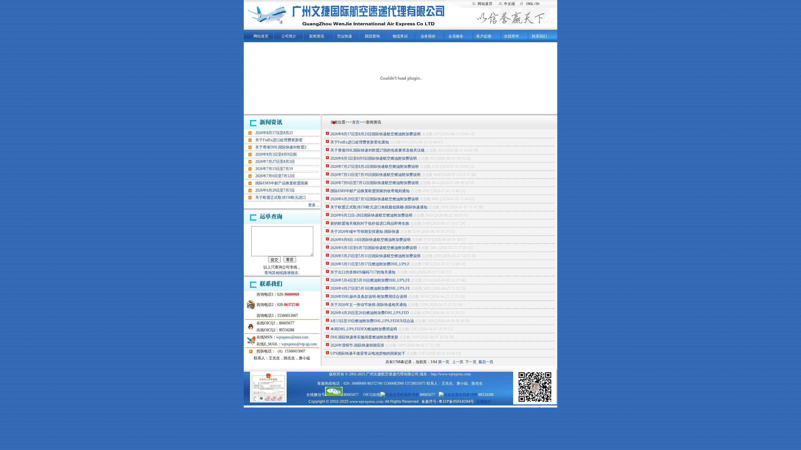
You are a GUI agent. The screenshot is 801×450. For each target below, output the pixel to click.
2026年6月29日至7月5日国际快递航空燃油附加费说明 (374, 199)
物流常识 (400, 36)
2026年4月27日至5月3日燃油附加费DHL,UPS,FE (370, 288)
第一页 (444, 362)
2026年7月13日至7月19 (274, 169)
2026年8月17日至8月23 (274, 133)
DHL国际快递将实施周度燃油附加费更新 (364, 337)
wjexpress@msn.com (292, 337)
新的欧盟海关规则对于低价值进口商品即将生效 (369, 223)
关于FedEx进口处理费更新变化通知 (359, 142)
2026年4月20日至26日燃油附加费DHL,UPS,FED (369, 313)
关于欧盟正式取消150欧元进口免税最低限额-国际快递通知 (378, 207)
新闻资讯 (316, 36)
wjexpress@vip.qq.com (299, 344)
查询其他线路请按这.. (282, 273)
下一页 (471, 362)
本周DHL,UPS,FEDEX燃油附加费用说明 (363, 329)
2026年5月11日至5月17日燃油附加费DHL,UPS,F (370, 264)
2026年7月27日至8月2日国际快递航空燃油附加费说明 (374, 166)
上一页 (457, 362)
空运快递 (344, 36)
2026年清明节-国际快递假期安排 (357, 345)
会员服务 (455, 36)
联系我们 (539, 36)
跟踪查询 (372, 36)
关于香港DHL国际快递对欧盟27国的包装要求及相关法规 (377, 150)
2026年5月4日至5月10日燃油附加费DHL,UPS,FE (370, 280)
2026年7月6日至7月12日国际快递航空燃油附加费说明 (374, 183)
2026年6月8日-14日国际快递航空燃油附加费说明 (370, 240)
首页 (356, 122)
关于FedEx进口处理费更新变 (279, 140)
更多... (313, 205)
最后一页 (485, 362)
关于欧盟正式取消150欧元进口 (280, 197)
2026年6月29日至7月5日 (275, 190)
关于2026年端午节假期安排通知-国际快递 (364, 231)
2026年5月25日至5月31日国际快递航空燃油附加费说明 (375, 256)
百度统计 (483, 401)
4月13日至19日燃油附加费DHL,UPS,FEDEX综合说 (372, 321)
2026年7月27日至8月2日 (275, 161)
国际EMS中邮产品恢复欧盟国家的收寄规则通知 (370, 191)
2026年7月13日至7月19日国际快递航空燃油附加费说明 (375, 174)
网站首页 (260, 36)
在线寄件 (511, 36)
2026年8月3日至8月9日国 (276, 154)
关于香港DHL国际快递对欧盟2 (280, 147)
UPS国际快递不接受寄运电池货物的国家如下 (367, 353)
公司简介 (288, 36)
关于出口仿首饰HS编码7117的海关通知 (362, 272)
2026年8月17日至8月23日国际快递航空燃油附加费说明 (375, 134)
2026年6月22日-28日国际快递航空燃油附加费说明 (371, 215)
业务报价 (428, 36)
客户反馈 (483, 36)
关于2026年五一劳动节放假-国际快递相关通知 (368, 304)
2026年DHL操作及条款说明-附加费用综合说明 (368, 296)
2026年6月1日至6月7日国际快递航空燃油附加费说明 (373, 248)
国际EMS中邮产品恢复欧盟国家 (281, 183)
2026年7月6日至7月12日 (275, 176)
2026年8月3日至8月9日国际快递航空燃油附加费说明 (373, 158)
